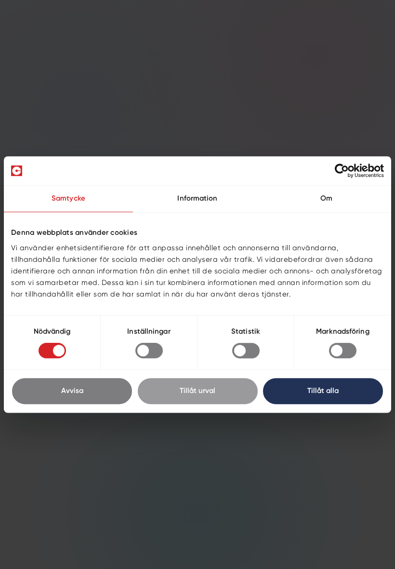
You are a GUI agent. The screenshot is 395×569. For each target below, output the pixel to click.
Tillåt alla (323, 390)
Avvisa (72, 390)
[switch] (149, 350)
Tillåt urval (197, 390)
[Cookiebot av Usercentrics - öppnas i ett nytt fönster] (342, 170)
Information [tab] (197, 198)
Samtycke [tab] (68, 198)
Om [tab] (326, 198)
